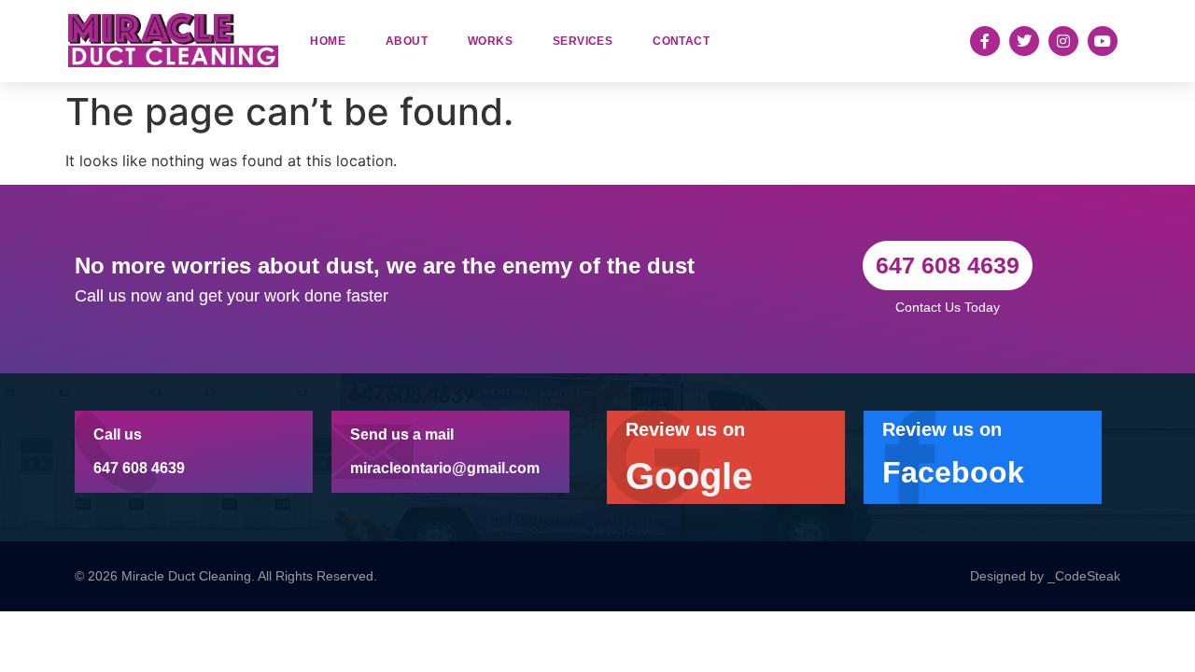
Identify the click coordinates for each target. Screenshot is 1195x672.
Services (582, 41)
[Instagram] (1063, 41)
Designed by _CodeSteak (1045, 575)
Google (689, 476)
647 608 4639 (139, 468)
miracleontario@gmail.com (445, 468)
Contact (681, 41)
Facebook (953, 472)
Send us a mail (402, 434)
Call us (117, 434)
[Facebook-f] (985, 41)
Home (327, 41)
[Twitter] (1024, 41)
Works (490, 41)
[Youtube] (1103, 41)
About (407, 41)
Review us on (685, 429)
